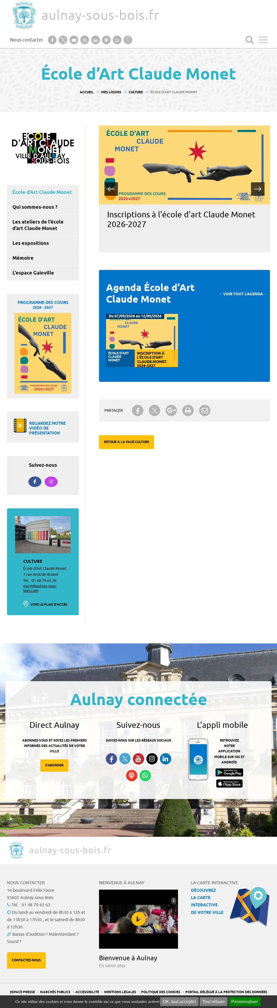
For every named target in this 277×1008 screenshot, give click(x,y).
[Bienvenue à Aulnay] (138, 919)
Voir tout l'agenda (243, 294)
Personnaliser (244, 1001)
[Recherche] (249, 40)
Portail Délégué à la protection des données (226, 992)
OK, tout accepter (179, 1001)
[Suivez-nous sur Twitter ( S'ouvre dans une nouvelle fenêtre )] (125, 758)
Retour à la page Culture (126, 442)
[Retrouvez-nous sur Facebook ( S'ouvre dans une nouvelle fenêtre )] (111, 758)
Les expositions (30, 243)
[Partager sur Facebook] (137, 410)
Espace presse (22, 992)
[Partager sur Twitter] (154, 410)
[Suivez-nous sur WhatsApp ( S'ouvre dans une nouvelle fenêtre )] (145, 775)
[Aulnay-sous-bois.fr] (24, 15)
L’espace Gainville (33, 273)
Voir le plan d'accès (49, 604)
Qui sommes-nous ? (34, 207)
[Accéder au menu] (263, 40)
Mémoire (23, 258)
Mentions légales (120, 992)
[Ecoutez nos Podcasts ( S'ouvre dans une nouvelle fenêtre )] (131, 775)
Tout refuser (213, 1001)
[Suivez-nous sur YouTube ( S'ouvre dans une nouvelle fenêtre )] (138, 758)
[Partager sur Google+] (171, 410)
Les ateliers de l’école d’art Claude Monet (38, 225)
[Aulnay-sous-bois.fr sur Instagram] (51, 481)
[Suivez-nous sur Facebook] (34, 481)
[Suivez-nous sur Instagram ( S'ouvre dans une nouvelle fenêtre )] (152, 758)
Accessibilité (87, 992)
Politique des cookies (160, 992)
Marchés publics (55, 992)
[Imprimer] (188, 410)
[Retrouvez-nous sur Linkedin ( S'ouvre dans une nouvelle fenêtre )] (165, 758)
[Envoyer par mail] (204, 410)
